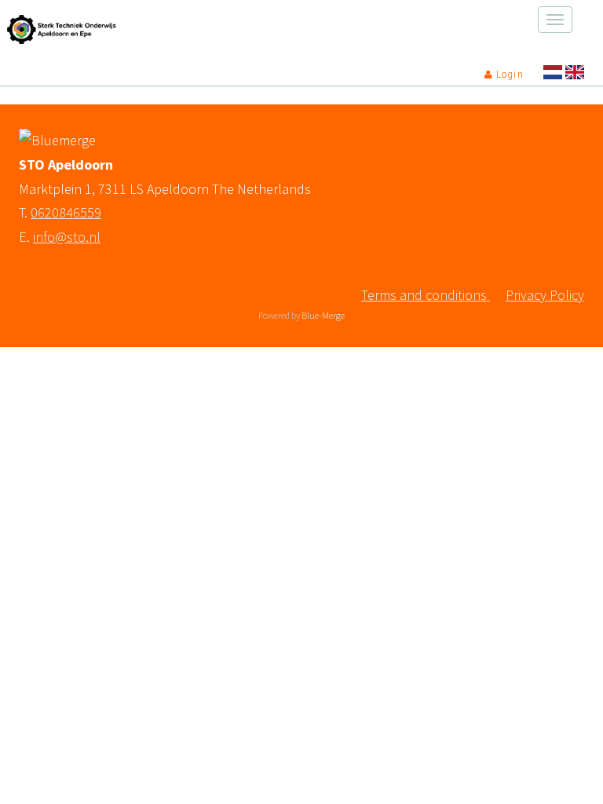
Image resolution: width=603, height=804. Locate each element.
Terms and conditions (425, 295)
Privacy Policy (545, 295)
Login (508, 74)
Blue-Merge (323, 315)
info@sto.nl (66, 237)
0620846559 (66, 212)
